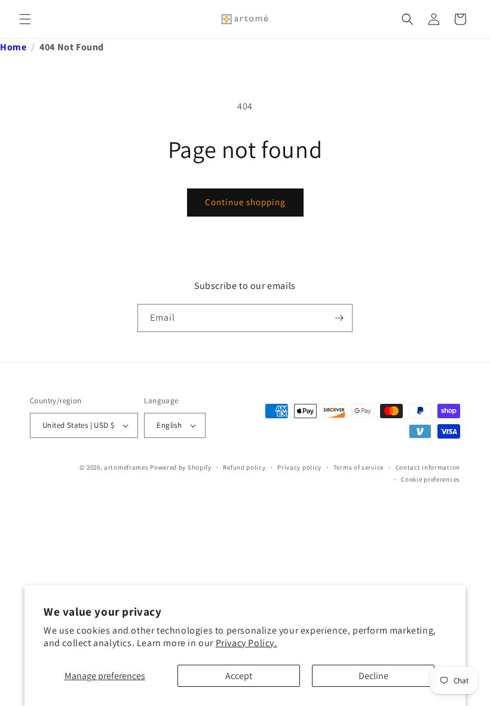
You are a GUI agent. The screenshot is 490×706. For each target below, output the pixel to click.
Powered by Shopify (181, 467)
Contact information (428, 467)
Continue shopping (245, 202)
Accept (238, 676)
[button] (25, 19)
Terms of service (358, 467)
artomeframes (126, 467)
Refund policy (244, 467)
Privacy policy (299, 467)
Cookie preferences (430, 479)
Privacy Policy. (246, 643)
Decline (373, 676)
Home (13, 47)
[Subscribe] (339, 318)
